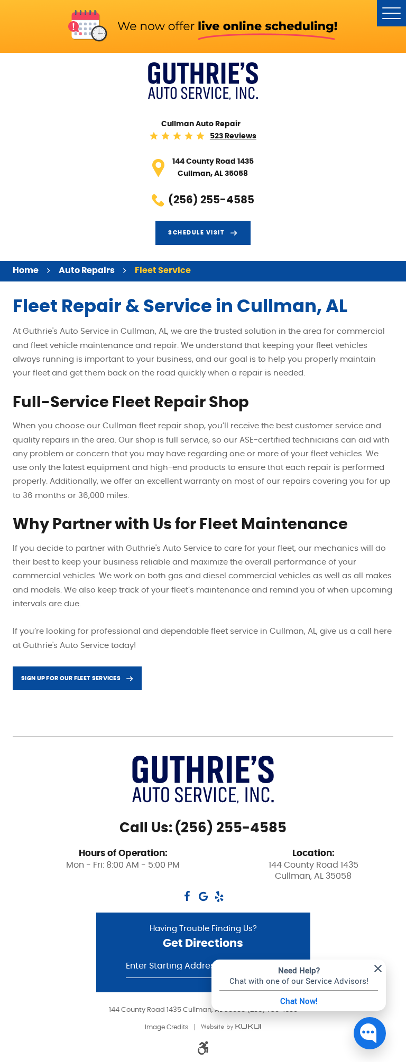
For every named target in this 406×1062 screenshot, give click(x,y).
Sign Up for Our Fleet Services (71, 678)
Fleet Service (163, 270)
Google (203, 896)
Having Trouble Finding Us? (203, 937)
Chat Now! (299, 1000)
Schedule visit (196, 233)
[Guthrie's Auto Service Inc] (203, 81)
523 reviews (233, 136)
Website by (231, 1026)
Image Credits (166, 1027)
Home (26, 270)
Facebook (187, 896)
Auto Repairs (87, 270)
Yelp (219, 896)
